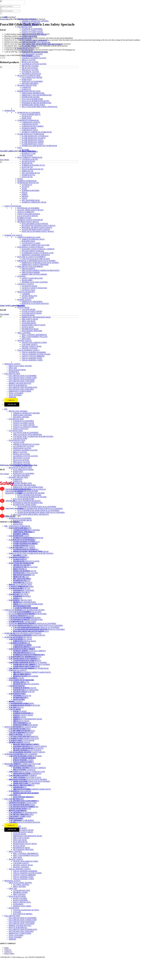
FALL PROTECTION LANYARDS (21, 381)
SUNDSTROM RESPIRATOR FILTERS (32, 497)
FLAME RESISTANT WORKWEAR (30, 134)
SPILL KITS (26, 338)
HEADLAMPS (27, 280)
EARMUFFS (26, 87)
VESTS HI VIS (27, 177)
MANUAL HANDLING (26, 292)
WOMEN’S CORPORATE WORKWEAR (28, 538)
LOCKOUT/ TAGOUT (25, 284)
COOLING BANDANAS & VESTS (26, 793)
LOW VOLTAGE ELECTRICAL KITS (36, 259)
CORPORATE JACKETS (31, 122)
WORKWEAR (9, 111)
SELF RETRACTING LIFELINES (21, 389)
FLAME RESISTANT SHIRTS (33, 142)
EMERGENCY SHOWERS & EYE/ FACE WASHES (36, 261)
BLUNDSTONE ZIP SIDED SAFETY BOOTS (38, 225)
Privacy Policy (9, 953)
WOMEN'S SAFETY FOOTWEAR (30, 220)
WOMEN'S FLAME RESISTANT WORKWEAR (39, 146)
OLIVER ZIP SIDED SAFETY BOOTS (36, 229)
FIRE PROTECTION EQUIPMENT (30, 266)
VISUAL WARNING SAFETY (28, 350)
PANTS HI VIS (27, 167)
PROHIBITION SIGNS (30, 329)
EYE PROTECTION (24, 27)
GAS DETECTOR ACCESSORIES (34, 40)
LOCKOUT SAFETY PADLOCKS (34, 288)
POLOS (24, 192)
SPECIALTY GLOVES (30, 70)
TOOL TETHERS (15, 395)
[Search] (1, 9)
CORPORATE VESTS (30, 130)
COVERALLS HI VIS (30, 159)
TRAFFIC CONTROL (30, 348)
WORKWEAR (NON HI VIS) (28, 183)
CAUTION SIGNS (28, 309)
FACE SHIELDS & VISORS (32, 77)
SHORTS (25, 196)
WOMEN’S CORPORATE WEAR (25, 608)
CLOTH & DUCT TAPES (31, 243)
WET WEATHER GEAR (31, 200)
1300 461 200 (12, 404)
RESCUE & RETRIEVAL (18, 385)
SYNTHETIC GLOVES (30, 72)
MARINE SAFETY (24, 300)
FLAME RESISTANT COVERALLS (35, 136)
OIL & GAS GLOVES (30, 68)
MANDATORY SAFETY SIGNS (33, 325)
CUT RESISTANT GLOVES (32, 54)
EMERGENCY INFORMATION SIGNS (36, 317)
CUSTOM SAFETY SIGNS (32, 313)
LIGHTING (21, 276)
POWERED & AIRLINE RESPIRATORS (36, 103)
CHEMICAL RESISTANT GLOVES (35, 52)
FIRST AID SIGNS (28, 321)
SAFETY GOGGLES (29, 36)
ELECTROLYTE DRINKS (22, 797)
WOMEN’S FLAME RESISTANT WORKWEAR (31, 551)
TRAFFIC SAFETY (24, 340)
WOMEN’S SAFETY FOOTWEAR (21, 623)
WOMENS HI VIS (28, 175)
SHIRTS (25, 194)
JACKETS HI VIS (28, 161)
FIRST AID (13, 368)
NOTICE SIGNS (28, 327)
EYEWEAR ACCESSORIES (32, 29)
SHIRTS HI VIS (27, 171)
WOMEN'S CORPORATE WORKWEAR (37, 132)
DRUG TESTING (19, 770)
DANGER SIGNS (28, 315)
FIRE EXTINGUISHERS (31, 272)
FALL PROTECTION (12, 374)
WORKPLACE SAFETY (13, 235)
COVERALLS (27, 185)
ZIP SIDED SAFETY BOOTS (28, 222)
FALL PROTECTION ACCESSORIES (22, 376)
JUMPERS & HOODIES (30, 190)
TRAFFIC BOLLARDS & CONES (34, 342)
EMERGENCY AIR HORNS (32, 301)
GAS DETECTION (24, 38)
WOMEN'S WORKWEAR (26, 181)
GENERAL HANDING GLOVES (34, 58)
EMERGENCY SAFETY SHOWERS (35, 264)
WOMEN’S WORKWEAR (18, 586)
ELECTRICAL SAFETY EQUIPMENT (31, 257)
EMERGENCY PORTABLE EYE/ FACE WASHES (40, 262)
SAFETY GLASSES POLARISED (34, 35)
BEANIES (25, 149)
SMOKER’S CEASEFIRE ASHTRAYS (27, 657)
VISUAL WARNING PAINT (32, 358)
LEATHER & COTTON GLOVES (34, 64)
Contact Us (11, 400)
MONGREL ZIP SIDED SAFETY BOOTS (37, 227)
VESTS (24, 198)
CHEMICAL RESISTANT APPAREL (35, 21)
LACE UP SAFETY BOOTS (27, 216)
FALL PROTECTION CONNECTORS (23, 377)
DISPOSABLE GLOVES (31, 56)
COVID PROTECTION (21, 773)
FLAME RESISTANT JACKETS (33, 138)
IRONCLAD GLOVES (30, 62)
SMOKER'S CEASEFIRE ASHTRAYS (36, 255)
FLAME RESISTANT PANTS (32, 140)
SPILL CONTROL (24, 333)
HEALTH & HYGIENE (17, 370)
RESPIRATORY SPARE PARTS (33, 105)
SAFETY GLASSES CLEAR (32, 31)
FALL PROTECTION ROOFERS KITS (23, 387)
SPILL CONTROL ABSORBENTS (34, 335)
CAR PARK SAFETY (30, 344)
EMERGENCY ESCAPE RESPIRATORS (37, 95)
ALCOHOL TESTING (21, 768)
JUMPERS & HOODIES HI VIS (33, 165)
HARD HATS (27, 79)
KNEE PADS (26, 118)
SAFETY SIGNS (23, 307)
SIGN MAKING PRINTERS (32, 331)
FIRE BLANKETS (28, 268)
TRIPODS (12, 397)
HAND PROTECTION (25, 48)
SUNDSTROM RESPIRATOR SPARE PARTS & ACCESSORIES (41, 512)
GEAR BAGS (27, 116)
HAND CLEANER (20, 781)
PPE (5, 17)
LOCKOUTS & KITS (29, 286)
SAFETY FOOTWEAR (12, 206)
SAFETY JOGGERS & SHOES (28, 214)
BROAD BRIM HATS (30, 151)
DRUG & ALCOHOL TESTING (20, 366)
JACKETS (25, 186)
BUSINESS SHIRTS (29, 128)
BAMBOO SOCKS (24, 218)
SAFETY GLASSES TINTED (32, 33)
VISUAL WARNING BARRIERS (34, 352)
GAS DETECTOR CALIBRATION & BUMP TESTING (42, 44)
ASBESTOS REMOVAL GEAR (28, 237)
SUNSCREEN (18, 787)
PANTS (20, 179)
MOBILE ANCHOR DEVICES (20, 383)
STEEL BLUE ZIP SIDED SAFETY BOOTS (38, 231)
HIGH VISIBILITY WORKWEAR (29, 157)
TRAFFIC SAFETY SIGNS (31, 346)
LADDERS (26, 294)
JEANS (24, 188)
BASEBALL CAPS (29, 153)
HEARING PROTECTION (27, 85)
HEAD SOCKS (27, 155)
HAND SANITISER (20, 783)
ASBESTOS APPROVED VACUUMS (35, 245)
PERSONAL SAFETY (12, 364)
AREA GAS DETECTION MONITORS (36, 42)
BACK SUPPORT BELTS (31, 114)
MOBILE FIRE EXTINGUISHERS (34, 274)
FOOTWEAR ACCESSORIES (28, 208)
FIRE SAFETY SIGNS (30, 319)
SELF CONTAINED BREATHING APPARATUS (39, 107)
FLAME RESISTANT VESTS (32, 144)
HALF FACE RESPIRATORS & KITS (35, 101)
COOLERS (17, 795)
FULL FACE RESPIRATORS (32, 99)
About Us (7, 950)
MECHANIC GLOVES (30, 66)
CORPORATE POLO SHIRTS (32, 126)
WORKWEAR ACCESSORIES (28, 112)
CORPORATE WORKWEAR (28, 120)
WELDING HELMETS (30, 83)
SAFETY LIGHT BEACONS (32, 278)
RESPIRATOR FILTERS (30, 97)
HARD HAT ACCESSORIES (32, 81)
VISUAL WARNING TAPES (32, 360)
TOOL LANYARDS (16, 393)
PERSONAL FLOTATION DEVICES (35, 303)
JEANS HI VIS (27, 163)
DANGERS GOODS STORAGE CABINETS (38, 249)
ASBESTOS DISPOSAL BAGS (33, 239)
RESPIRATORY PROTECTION (28, 91)
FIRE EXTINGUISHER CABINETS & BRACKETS (40, 270)
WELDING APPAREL (30, 25)
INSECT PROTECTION (22, 785)
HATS (19, 148)
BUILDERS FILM (28, 241)
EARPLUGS (26, 89)
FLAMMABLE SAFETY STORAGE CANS (38, 253)
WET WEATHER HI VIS (31, 173)
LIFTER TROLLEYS (29, 296)
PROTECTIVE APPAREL (26, 19)
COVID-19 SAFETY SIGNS (32, 311)
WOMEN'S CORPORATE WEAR (34, 202)
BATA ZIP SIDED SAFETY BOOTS (35, 224)
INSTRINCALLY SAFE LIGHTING (35, 282)
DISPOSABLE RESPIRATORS (33, 93)
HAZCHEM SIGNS (29, 323)
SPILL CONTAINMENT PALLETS (34, 337)
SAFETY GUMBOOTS (25, 212)
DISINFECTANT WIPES (22, 789)
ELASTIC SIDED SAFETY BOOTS (30, 210)
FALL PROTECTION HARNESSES (22, 379)
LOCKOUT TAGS (28, 290)
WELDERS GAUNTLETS (31, 73)
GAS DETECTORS (29, 46)
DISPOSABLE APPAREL (31, 23)
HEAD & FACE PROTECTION (28, 75)
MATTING (21, 305)
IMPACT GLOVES (29, 60)
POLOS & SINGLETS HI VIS (32, 169)
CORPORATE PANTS (30, 124)
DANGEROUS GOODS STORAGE (30, 247)
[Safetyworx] (12, 4)
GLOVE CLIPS (27, 50)
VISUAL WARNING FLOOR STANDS (36, 354)
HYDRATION (14, 372)
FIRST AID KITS (19, 777)
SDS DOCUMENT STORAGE (33, 251)
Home (6, 948)
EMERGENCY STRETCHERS (20, 391)
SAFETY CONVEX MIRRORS (33, 356)
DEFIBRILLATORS (20, 775)
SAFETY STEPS (28, 298)
